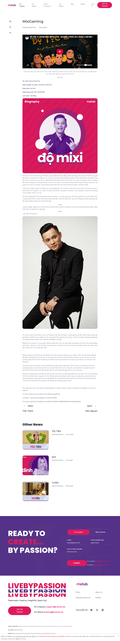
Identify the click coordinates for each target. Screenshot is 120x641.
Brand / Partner (101, 532)
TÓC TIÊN (56, 431)
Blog (72, 4)
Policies (98, 598)
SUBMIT (77, 563)
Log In (92, 5)
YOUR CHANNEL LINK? (97, 540)
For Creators (22, 5)
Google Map (67, 626)
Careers (82, 4)
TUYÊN (55, 483)
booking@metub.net (101, 565)
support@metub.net (102, 561)
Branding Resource (83, 598)
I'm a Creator (78, 532)
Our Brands (61, 5)
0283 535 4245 (18, 630)
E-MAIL (69, 540)
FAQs (78, 592)
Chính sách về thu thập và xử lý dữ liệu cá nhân (54, 636)
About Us (98, 592)
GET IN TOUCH (19, 610)
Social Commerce (47, 5)
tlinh (54, 457)
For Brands (34, 5)
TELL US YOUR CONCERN (74, 549)
